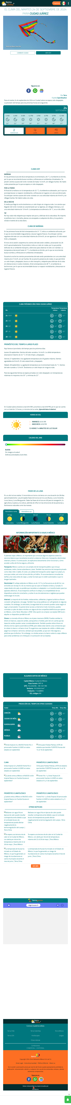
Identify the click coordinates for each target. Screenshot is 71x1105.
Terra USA (10, 1035)
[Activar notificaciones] (59, 1099)
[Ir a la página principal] (7, 3)
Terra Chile (10, 1031)
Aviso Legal (19, 1063)
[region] (35, 70)
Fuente (59, 98)
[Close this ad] (69, 1094)
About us (52, 1063)
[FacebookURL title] (28, 90)
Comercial (31, 1048)
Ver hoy (48, 53)
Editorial (40, 1048)
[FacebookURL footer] (29, 1079)
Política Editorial (43, 1063)
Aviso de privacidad (30, 1063)
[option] (13, 131)
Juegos (61, 1035)
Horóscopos (36, 1035)
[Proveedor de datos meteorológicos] (35, 1088)
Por (64, 95)
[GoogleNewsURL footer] (41, 1079)
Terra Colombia (36, 1031)
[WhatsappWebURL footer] (35, 1079)
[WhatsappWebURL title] (35, 90)
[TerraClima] (64, 3)
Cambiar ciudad (22, 53)
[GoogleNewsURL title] (41, 90)
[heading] (35, 866)
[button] (68, 3)
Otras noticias (35, 1040)
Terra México (59, 1031)
